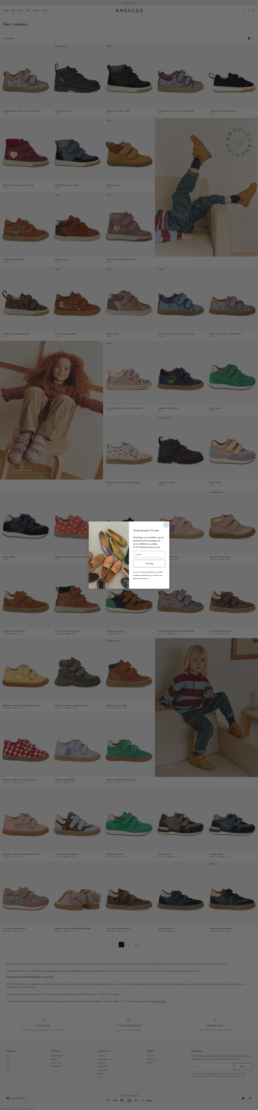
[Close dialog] (166, 525)
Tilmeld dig (149, 563)
